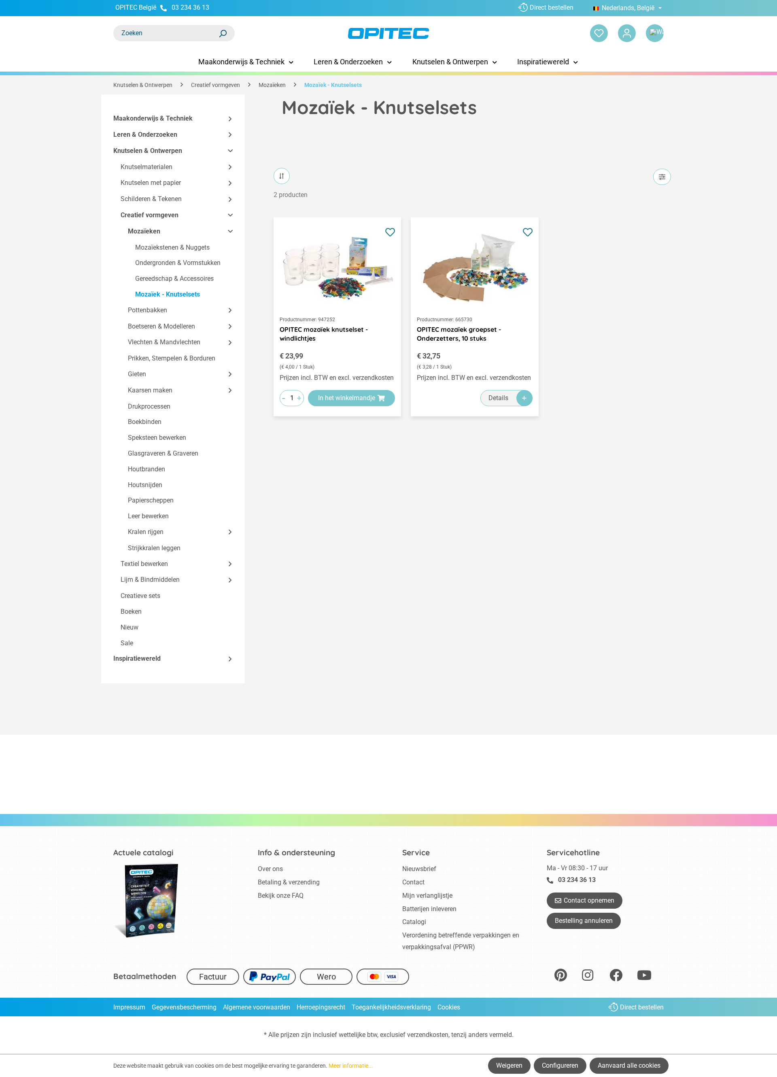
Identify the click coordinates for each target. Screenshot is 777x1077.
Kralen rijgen (145, 532)
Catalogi (414, 922)
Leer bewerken (148, 516)
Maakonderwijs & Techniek (153, 118)
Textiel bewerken (144, 564)
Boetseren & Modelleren (161, 326)
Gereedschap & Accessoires (174, 278)
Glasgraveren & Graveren (163, 453)
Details (498, 398)
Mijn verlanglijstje (427, 895)
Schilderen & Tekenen (151, 199)
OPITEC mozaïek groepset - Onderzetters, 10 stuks (459, 333)
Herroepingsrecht (321, 1007)
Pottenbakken (147, 310)
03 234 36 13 (190, 7)
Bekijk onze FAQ (281, 895)
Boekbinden (144, 422)
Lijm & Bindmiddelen (150, 579)
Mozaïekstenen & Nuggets (172, 247)
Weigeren (509, 1065)
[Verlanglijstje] (599, 33)
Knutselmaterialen (146, 167)
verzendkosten (427, 1035)
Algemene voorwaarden (256, 1007)
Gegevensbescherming (184, 1007)
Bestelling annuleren (584, 920)
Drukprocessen (149, 406)
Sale (127, 643)
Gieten (137, 374)
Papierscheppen (151, 500)
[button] (227, 119)
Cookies (448, 1007)
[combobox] (165, 33)
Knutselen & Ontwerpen (147, 151)
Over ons (270, 869)
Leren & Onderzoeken (145, 134)
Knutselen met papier (151, 183)
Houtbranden (146, 469)
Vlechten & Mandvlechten (164, 342)
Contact (413, 882)
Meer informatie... (351, 1065)
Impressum (129, 1007)
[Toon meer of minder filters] (662, 177)
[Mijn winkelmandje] (655, 33)
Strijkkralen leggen (154, 548)
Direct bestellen (551, 7)
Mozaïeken (144, 231)
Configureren (560, 1065)
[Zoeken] (222, 33)
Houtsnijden (145, 485)
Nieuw (129, 627)
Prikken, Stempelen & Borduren (171, 358)
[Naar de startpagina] (388, 33)
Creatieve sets (140, 596)
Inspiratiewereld (137, 658)
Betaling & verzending (289, 882)
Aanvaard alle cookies (629, 1065)
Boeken (131, 611)
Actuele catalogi (143, 852)
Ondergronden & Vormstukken (178, 263)
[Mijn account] (627, 33)
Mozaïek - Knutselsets (167, 294)
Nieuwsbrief (419, 869)
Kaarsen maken (150, 390)
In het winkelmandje (346, 398)
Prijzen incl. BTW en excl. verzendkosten (337, 378)
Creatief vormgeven (149, 215)
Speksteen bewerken (157, 437)
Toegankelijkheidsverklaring (391, 1007)
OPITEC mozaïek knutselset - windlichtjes (324, 333)
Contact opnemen (589, 900)
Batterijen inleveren (429, 909)
